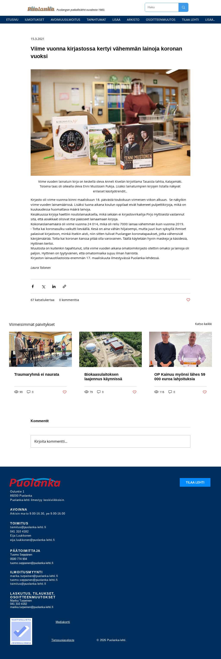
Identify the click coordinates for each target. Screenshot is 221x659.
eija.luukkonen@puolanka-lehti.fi (32, 540)
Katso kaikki (203, 324)
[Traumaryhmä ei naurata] (40, 349)
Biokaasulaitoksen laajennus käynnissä (103, 376)
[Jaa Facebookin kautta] (33, 286)
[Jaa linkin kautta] (64, 286)
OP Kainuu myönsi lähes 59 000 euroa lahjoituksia (179, 376)
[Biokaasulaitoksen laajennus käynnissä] (110, 349)
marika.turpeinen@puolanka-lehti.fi (34, 576)
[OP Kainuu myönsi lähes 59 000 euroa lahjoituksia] (180, 349)
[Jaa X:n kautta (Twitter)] (43, 286)
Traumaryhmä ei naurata (36, 374)
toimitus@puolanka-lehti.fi (28, 527)
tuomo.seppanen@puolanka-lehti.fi (31, 563)
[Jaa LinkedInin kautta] (54, 286)
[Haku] (183, 7)
